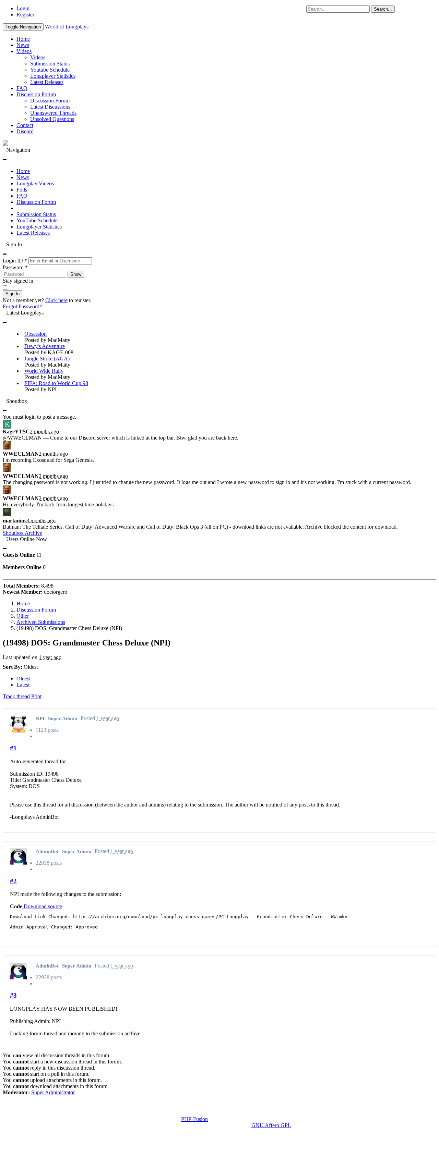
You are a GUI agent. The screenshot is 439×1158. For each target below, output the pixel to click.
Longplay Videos (35, 183)
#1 (13, 748)
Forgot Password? (22, 306)
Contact (24, 125)
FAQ (21, 88)
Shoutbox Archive (22, 533)
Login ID (15, 260)
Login (22, 8)
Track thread (16, 696)
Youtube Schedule (50, 70)
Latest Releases (46, 82)
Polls (21, 190)
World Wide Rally (43, 371)
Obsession (35, 334)
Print (36, 696)
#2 (13, 881)
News (22, 45)
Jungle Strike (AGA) (47, 358)
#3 (13, 995)
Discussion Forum (36, 94)
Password (15, 267)
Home (23, 39)
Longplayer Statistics (52, 76)
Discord (25, 131)
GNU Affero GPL (271, 1125)
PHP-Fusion (194, 1119)
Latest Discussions (50, 107)
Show (75, 274)
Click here (56, 300)
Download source (42, 906)
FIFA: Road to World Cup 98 (56, 383)
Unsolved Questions (52, 119)
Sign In (12, 293)
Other (22, 616)
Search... (383, 9)
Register (25, 14)
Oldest (23, 678)
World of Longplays (66, 26)
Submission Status (50, 63)
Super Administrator (53, 1092)
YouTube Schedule (37, 220)
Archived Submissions (40, 622)
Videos (24, 51)
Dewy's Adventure (44, 346)
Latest (22, 685)
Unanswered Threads (53, 113)
